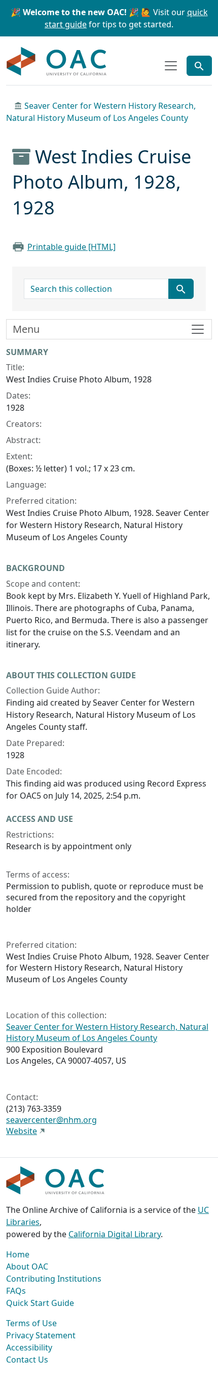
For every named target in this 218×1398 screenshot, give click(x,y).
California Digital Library (114, 1234)
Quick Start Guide (40, 1302)
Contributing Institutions (53, 1278)
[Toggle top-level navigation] (171, 66)
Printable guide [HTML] (71, 246)
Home (17, 1254)
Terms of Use (31, 1323)
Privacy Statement (41, 1335)
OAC (56, 62)
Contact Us (27, 1359)
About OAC (27, 1266)
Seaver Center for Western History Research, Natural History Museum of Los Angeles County (107, 1032)
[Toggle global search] (199, 66)
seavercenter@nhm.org (51, 1119)
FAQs (16, 1290)
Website (21, 1131)
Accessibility (29, 1347)
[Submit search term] (181, 289)
